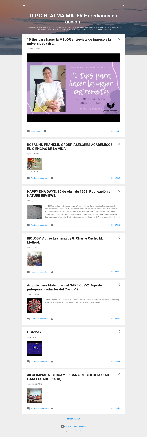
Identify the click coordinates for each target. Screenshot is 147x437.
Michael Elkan (79, 431)
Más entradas (73, 419)
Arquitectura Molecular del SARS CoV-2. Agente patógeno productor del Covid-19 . (64, 287)
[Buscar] (123, 6)
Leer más (115, 131)
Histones (34, 332)
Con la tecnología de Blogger (75, 426)
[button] (118, 39)
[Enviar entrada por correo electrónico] (44, 132)
